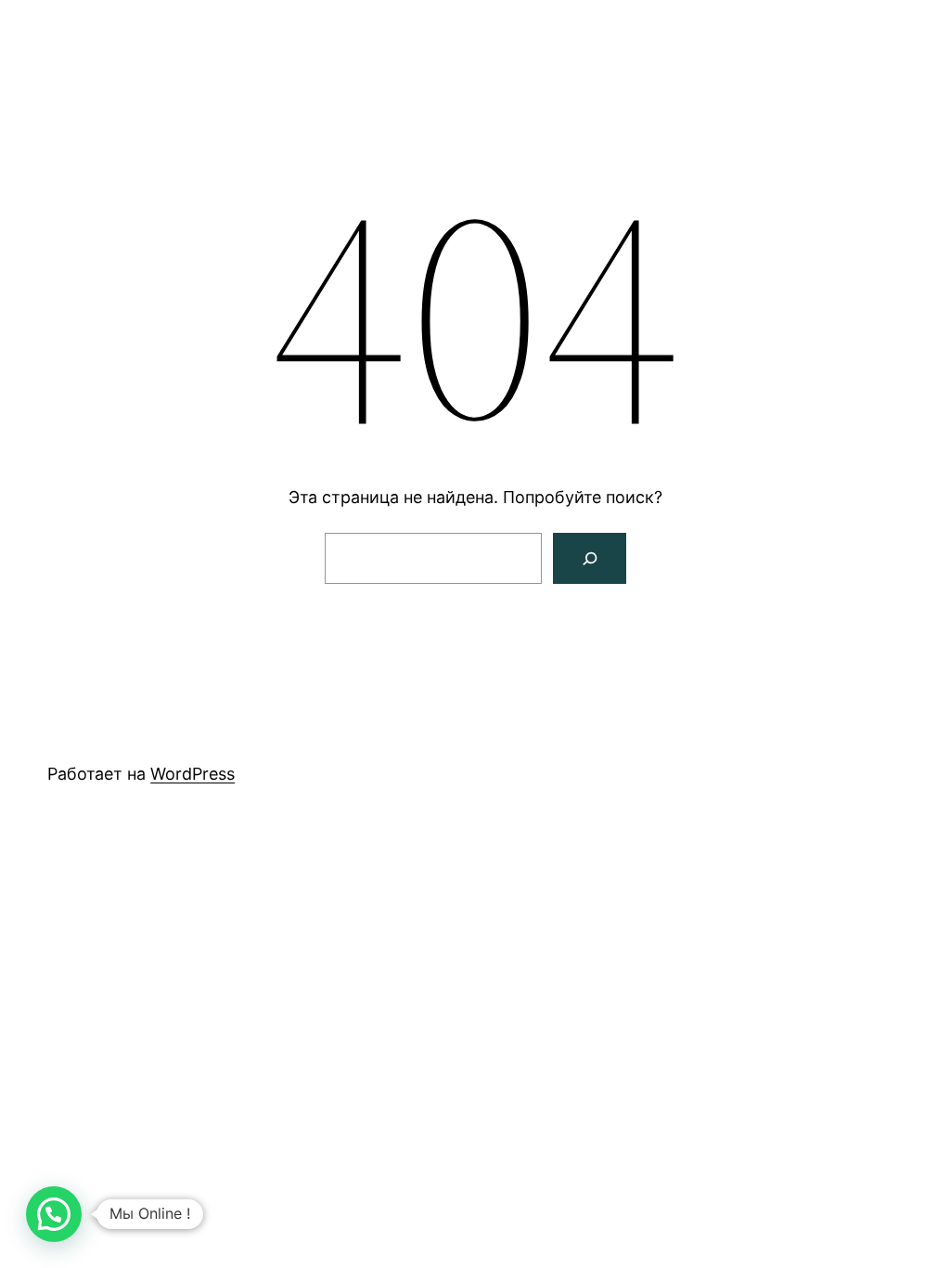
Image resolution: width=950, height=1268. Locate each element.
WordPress (192, 773)
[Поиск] (589, 558)
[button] (54, 1214)
